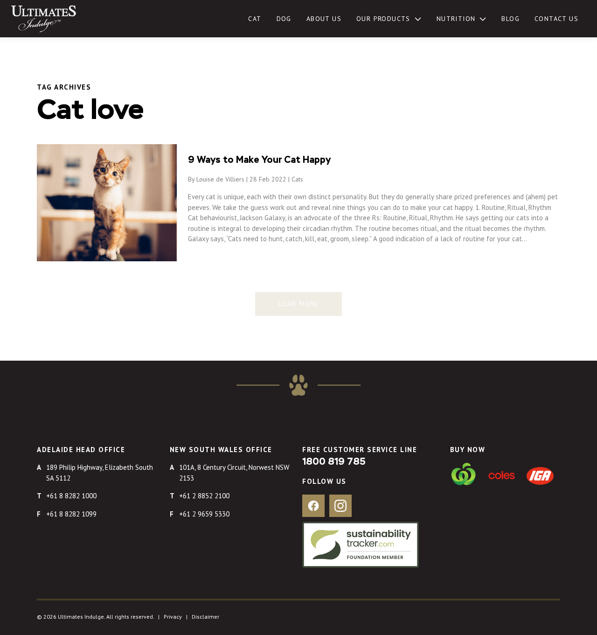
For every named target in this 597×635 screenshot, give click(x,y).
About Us (323, 18)
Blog (510, 18)
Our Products (383, 18)
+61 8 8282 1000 (71, 495)
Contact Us (556, 18)
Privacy (173, 616)
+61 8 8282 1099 (71, 513)
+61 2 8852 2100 (204, 495)
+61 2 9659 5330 (204, 513)
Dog (284, 18)
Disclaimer (205, 616)
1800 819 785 (334, 462)
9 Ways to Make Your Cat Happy (259, 160)
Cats (297, 179)
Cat (254, 18)
